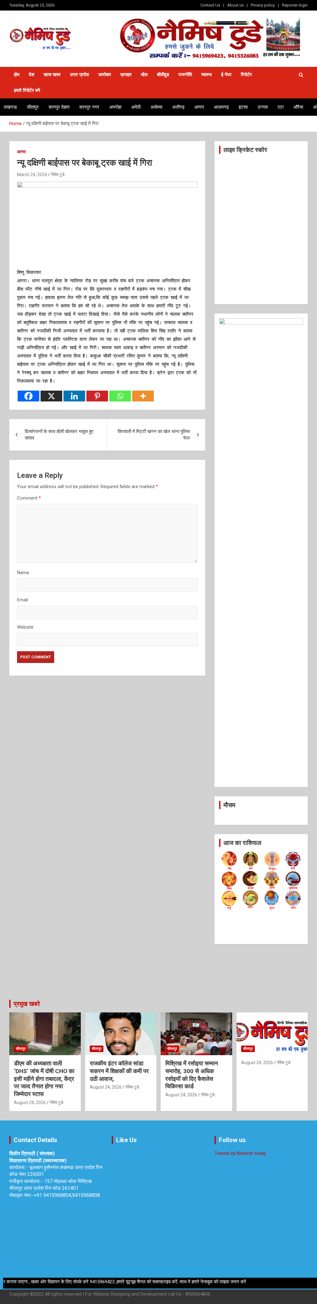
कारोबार (104, 74)
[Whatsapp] (120, 396)
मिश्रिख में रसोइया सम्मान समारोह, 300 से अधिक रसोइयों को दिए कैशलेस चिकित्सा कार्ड (191, 1075)
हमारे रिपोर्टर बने (27, 90)
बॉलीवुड (163, 74)
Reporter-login (295, 5)
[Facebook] (28, 396)
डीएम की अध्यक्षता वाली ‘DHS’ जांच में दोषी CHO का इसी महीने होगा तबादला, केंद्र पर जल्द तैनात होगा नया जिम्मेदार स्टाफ (44, 1079)
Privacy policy (263, 5)
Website (25, 627)
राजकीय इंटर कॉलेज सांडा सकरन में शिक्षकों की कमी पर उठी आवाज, (119, 1071)
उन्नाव (263, 107)
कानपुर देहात (59, 107)
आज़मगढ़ (221, 107)
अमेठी (136, 107)
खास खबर (52, 74)
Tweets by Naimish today (240, 1153)
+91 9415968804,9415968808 (67, 1195)
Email (22, 600)
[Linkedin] (74, 396)
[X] (51, 396)
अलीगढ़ (178, 107)
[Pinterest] (97, 396)
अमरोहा (115, 107)
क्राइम (126, 74)
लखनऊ (10, 107)
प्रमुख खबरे (27, 1003)
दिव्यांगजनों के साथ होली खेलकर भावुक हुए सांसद (59, 435)
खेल (144, 74)
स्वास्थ (206, 74)
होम (17, 74)
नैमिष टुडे (58, 174)
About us (235, 5)
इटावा (243, 107)
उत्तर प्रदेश (79, 74)
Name (23, 572)
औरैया (298, 107)
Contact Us (210, 5)
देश (31, 74)
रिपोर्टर (246, 74)
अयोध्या (156, 107)
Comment (29, 498)
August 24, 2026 (30, 1102)
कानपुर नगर (89, 107)
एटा (281, 107)
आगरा (199, 107)
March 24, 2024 (32, 174)
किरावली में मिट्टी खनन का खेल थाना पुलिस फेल (154, 435)
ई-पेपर (226, 74)
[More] (143, 396)
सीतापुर (33, 107)
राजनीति (185, 74)
